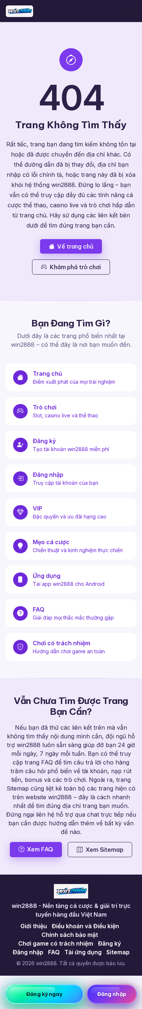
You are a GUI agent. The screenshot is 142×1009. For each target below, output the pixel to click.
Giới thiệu (33, 926)
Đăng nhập (28, 952)
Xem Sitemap (104, 849)
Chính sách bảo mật (70, 934)
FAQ (54, 952)
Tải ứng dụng (83, 952)
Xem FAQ (40, 849)
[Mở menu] (126, 11)
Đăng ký (109, 943)
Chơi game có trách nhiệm (55, 943)
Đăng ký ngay (44, 994)
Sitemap (118, 952)
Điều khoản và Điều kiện (85, 926)
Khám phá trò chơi (75, 267)
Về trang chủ (75, 246)
